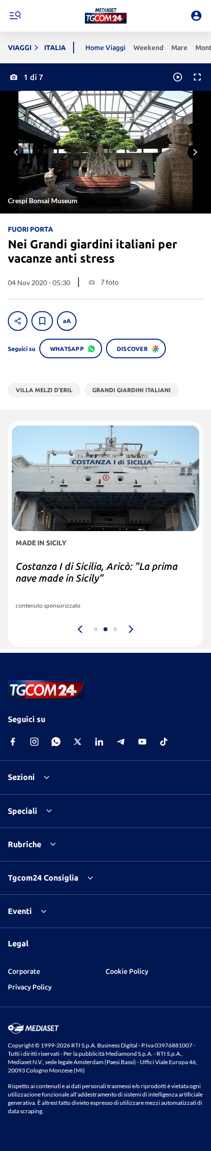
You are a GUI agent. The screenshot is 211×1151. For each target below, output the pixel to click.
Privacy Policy (30, 987)
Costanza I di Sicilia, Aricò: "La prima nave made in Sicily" (97, 572)
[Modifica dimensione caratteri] (67, 321)
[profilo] (196, 16)
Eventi (20, 911)
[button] (106, 16)
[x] (77, 742)
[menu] (15, 16)
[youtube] (142, 742)
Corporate (24, 971)
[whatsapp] (56, 742)
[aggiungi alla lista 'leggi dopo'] (42, 321)
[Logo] (106, 16)
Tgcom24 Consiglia (43, 877)
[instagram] (34, 742)
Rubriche (24, 844)
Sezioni (21, 777)
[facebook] (13, 742)
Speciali (22, 810)
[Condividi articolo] (17, 321)
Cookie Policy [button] (127, 971)
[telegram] (121, 742)
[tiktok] (164, 742)
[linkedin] (99, 742)
